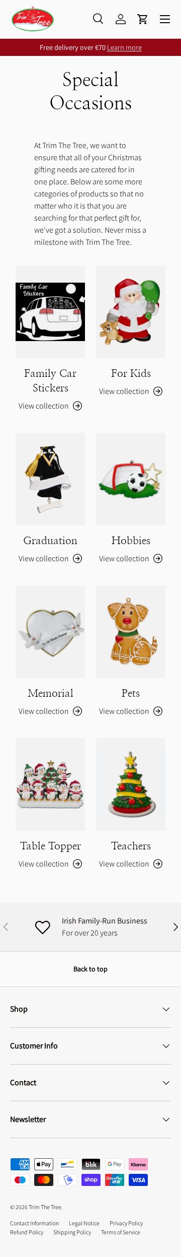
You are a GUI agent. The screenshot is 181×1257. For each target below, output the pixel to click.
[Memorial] (50, 631)
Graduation (50, 541)
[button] (143, 19)
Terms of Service (120, 1232)
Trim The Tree (45, 1207)
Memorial (50, 693)
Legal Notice (84, 1223)
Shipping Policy (72, 1232)
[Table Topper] (50, 784)
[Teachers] (130, 784)
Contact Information (34, 1223)
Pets (131, 693)
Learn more (124, 47)
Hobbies (131, 541)
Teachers (131, 846)
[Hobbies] (130, 479)
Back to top (90, 968)
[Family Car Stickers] (50, 312)
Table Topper (50, 846)
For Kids (131, 373)
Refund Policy (26, 1232)
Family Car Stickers (50, 380)
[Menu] (165, 19)
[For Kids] (130, 312)
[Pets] (130, 631)
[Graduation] (50, 479)
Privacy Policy (126, 1223)
